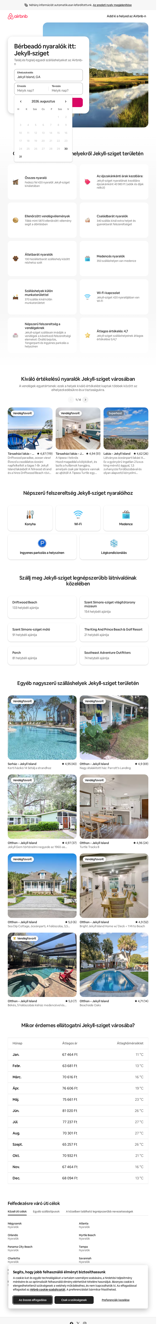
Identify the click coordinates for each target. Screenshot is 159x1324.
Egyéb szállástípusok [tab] (46, 1211)
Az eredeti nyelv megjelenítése (112, 5)
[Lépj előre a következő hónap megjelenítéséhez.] (65, 101)
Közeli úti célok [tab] (17, 1211)
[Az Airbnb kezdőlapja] (18, 16)
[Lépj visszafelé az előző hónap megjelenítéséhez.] (21, 101)
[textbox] (31, 90)
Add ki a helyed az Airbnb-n (126, 16)
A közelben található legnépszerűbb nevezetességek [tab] (99, 1211)
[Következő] (85, 400)
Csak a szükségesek (74, 1300)
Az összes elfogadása (32, 1300)
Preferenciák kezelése (115, 1300)
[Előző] (71, 400)
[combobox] (48, 77)
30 (66, 148)
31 (20, 156)
